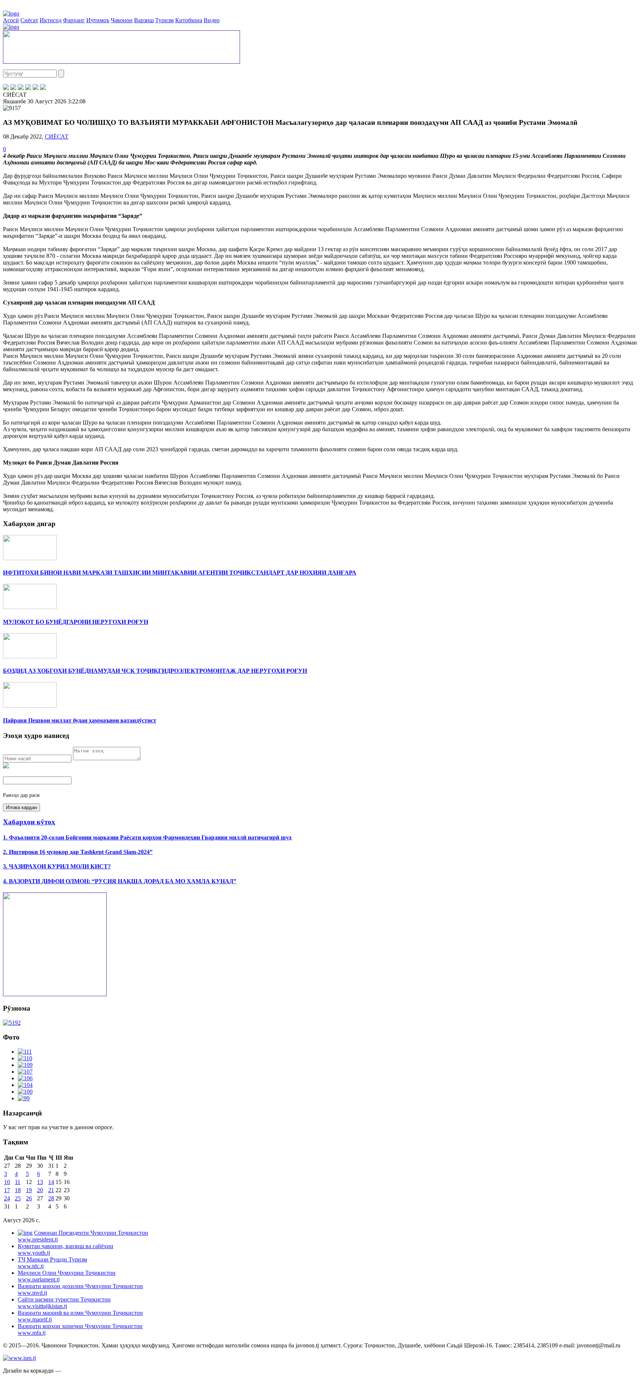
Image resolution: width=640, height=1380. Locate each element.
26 (29, 1198)
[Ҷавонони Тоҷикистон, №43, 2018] (12, 1023)
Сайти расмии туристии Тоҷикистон (64, 1302)
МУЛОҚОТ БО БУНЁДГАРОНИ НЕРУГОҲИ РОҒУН (75, 622)
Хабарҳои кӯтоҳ (29, 822)
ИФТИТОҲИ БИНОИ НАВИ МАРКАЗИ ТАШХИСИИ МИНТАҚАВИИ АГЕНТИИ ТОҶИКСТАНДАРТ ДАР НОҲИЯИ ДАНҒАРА (179, 572)
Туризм (164, 20)
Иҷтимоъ (97, 20)
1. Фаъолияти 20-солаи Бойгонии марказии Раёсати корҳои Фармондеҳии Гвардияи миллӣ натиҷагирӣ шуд (147, 837)
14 (51, 1182)
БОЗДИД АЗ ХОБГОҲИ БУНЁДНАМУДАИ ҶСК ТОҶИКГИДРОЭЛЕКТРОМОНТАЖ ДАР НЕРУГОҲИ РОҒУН (155, 671)
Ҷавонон (122, 20)
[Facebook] (6, 88)
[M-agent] (36, 88)
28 (51, 1198)
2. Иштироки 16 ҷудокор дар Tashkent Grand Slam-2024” (78, 852)
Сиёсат (29, 20)
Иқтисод (50, 20)
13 (40, 1182)
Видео (212, 20)
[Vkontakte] (21, 88)
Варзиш (144, 20)
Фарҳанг (74, 20)
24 (7, 1198)
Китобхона (188, 20)
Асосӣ (11, 20)
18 (18, 1190)
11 (17, 1182)
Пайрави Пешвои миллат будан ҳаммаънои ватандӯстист (79, 720)
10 (7, 1182)
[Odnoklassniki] (28, 88)
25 (18, 1198)
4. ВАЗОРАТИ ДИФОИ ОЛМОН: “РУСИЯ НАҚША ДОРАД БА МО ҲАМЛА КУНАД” (119, 881)
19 (29, 1190)
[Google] (43, 88)
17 (7, 1190)
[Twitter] (13, 88)
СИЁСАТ (57, 136)
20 (40, 1190)
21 (51, 1190)
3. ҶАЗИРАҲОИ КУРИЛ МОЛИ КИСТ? (57, 866)
